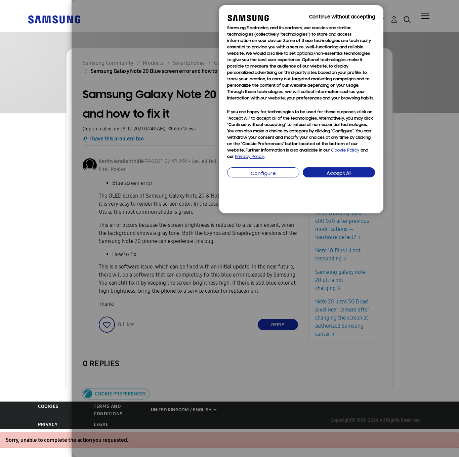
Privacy (47, 424)
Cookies (48, 406)
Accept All (339, 173)
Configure (263, 173)
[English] (54, 19)
